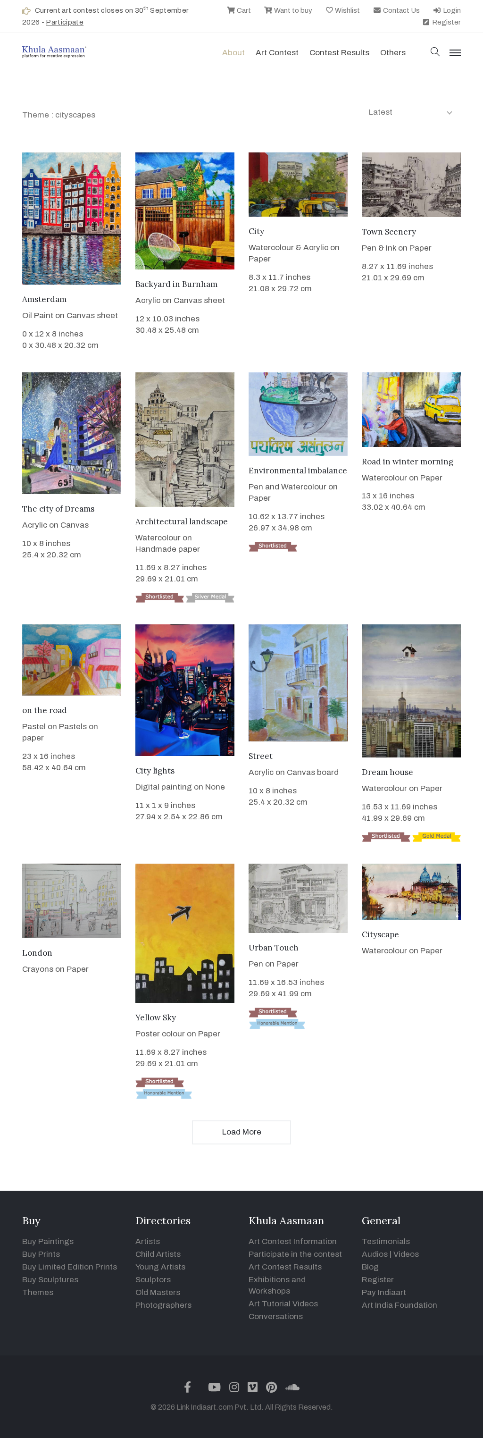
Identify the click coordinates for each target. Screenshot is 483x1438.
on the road (44, 710)
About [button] (233, 52)
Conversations (276, 1316)
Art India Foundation (399, 1305)
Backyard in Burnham (176, 284)
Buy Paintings (48, 1241)
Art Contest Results (285, 1266)
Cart (243, 10)
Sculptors (153, 1279)
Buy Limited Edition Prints (69, 1266)
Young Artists (160, 1266)
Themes (37, 1292)
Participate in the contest (295, 1254)
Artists (147, 1241)
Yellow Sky (155, 1017)
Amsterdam (44, 299)
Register (446, 22)
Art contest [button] (277, 52)
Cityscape (380, 934)
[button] (435, 52)
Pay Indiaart (384, 1292)
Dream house (387, 772)
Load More (241, 1131)
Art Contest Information (293, 1241)
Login (451, 10)
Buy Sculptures (50, 1279)
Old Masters (157, 1292)
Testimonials (386, 1241)
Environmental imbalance (298, 470)
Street (261, 756)
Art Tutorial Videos (283, 1303)
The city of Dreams (58, 509)
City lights (155, 770)
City (256, 231)
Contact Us (401, 10)
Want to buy (292, 10)
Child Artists (158, 1254)
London (37, 953)
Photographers (163, 1305)
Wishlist (346, 10)
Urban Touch (274, 947)
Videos (406, 1254)
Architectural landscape (181, 521)
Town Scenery (389, 232)
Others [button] (393, 52)
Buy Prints (41, 1254)
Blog (370, 1266)
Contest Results (339, 52)
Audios (375, 1254)
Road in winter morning (407, 461)
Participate (64, 22)
